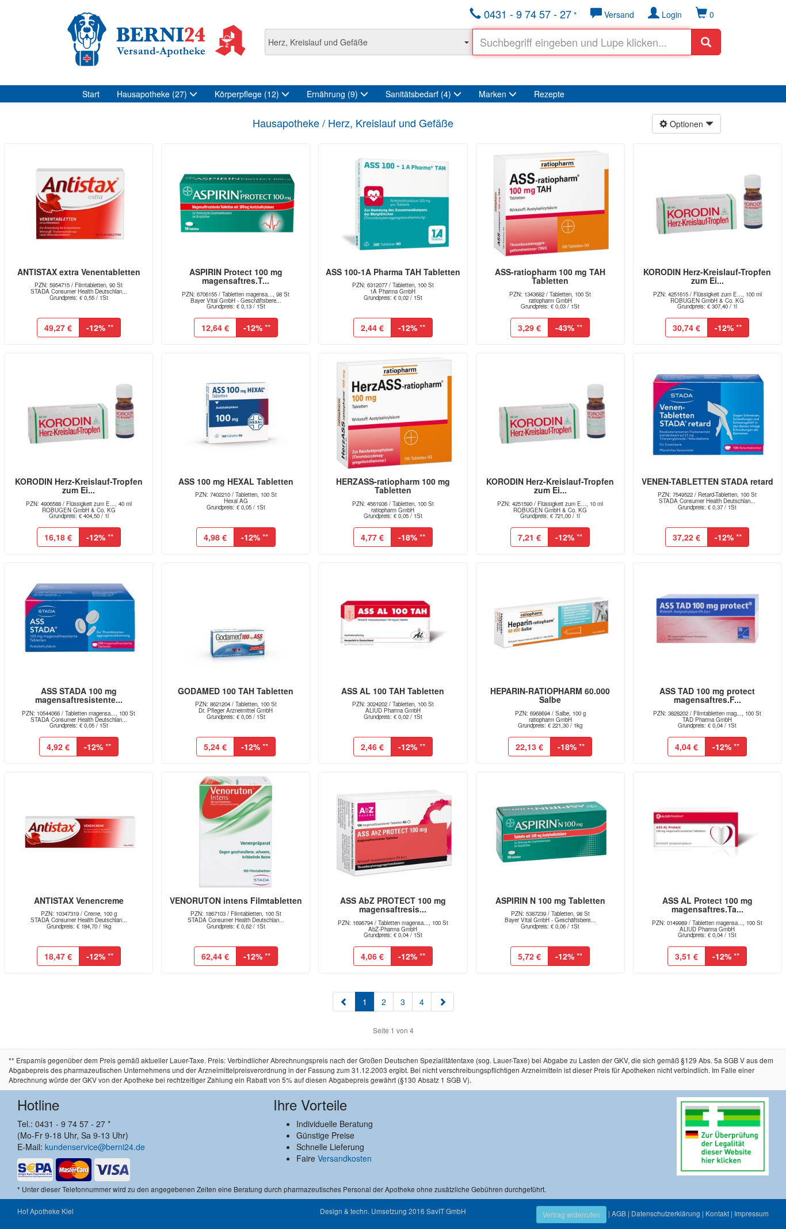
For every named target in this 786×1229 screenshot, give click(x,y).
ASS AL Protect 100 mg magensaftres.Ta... (707, 905)
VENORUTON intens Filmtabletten (236, 900)
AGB (619, 1213)
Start (91, 94)
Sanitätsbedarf (418, 94)
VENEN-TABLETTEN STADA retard (707, 481)
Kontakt (717, 1213)
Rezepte (549, 94)
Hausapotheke (152, 94)
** (99, 327)
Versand (618, 14)
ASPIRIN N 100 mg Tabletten (550, 900)
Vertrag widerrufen (571, 1214)
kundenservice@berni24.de (95, 1146)
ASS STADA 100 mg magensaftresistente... (79, 695)
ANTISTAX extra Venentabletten (78, 271)
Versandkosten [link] (345, 1158)
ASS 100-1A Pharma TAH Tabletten (393, 271)
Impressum (751, 1213)
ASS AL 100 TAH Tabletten (392, 691)
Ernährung (332, 94)
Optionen (686, 124)
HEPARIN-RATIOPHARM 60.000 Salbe (550, 695)
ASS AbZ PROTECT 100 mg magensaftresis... (393, 905)
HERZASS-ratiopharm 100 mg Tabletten (393, 485)
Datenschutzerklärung (665, 1213)
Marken (494, 94)
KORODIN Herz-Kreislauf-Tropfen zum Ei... (707, 276)
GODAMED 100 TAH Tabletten (235, 691)
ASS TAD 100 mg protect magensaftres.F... (707, 695)
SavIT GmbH (446, 1211)
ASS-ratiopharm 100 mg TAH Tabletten (550, 276)
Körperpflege (247, 94)
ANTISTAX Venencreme (79, 900)
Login (670, 14)
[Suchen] (706, 42)
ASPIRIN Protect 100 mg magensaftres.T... (236, 276)
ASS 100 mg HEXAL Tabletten (235, 481)
